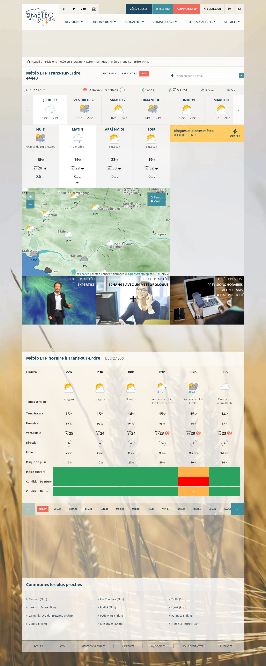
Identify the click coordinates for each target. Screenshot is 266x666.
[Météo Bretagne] (40, 16)
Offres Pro (163, 9)
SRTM (156, 274)
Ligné (178, 607)
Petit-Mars (111, 615)
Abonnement (185, 9)
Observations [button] (102, 22)
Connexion (213, 9)
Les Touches (112, 599)
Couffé (38, 624)
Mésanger (111, 624)
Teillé (178, 599)
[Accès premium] (207, 300)
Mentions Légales (93, 646)
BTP (144, 73)
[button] (25, 189)
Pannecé (181, 615)
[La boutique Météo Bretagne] (229, 9)
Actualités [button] (133, 22)
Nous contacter (193, 646)
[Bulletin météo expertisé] (59, 300)
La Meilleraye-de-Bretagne (51, 615)
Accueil (35, 61)
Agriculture (129, 73)
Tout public (110, 73)
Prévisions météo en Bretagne (63, 61)
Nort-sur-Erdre (185, 624)
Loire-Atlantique (96, 61)
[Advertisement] (133, 43)
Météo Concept (139, 9)
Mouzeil (38, 599)
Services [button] (230, 22)
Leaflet (84, 274)
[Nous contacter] (239, 9)
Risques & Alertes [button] (199, 22)
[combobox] (209, 75)
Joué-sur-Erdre (42, 607)
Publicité (226, 646)
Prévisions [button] (71, 22)
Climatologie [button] (163, 22)
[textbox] (209, 76)
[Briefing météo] (133, 300)
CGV (62, 646)
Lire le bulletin (184, 134)
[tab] (42, 509)
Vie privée (128, 646)
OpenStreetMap (138, 274)
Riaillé (108, 607)
